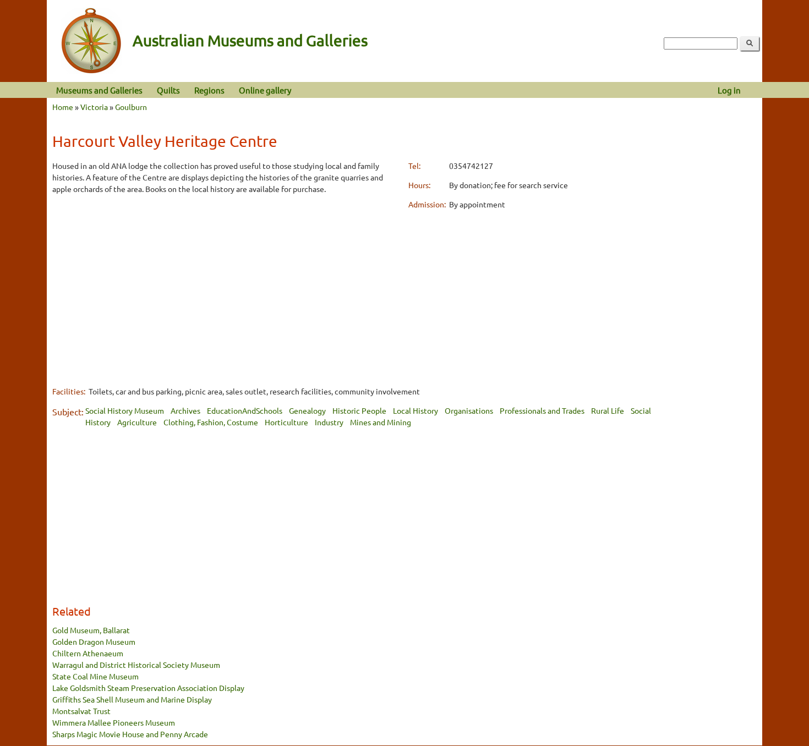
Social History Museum (124, 410)
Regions (209, 90)
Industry (329, 422)
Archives (185, 410)
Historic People (359, 410)
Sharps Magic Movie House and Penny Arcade (130, 734)
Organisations (469, 410)
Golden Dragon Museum (93, 641)
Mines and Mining (380, 422)
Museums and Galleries (99, 90)
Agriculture (137, 422)
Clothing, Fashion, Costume (210, 422)
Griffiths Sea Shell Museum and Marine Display (132, 699)
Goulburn (131, 107)
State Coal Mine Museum (95, 676)
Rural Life (607, 410)
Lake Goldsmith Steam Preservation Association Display (148, 688)
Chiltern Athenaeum (87, 653)
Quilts (168, 90)
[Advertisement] (226, 281)
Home (62, 107)
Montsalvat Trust (81, 711)
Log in (729, 90)
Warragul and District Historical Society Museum (136, 665)
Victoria (94, 107)
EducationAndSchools (244, 410)
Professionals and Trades (542, 410)
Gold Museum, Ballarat (91, 630)
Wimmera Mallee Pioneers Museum (113, 722)
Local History (415, 410)
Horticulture (286, 422)
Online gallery (265, 90)
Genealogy (307, 410)
